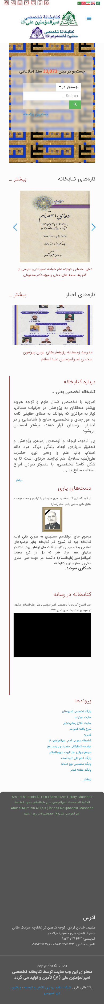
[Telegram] (13, 4)
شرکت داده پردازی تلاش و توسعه (47, 987)
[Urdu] (79, 3)
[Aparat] (6, 4)
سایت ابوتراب (83, 717)
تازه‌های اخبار (80, 295)
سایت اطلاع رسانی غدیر (77, 723)
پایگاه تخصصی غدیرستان (76, 711)
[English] (93, 3)
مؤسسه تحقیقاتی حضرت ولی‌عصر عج (69, 746)
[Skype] (46, 4)
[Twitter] (33, 4)
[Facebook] (40, 4)
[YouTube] (26, 4)
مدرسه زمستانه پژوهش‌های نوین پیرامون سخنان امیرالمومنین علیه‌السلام (58, 356)
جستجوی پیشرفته (35, 114)
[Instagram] (20, 4)
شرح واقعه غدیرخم (80, 729)
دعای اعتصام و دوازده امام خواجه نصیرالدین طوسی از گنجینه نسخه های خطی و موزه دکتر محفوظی (54, 272)
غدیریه (87, 734)
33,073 (50, 71)
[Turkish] (83, 3)
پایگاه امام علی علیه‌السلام (76, 758)
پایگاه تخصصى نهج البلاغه (76, 764)
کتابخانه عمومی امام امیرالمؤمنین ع (70, 740)
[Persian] (88, 3)
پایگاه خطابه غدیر (81, 769)
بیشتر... (18, 480)
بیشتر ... (17, 179)
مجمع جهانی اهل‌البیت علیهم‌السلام (70, 752)
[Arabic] (98, 3)
